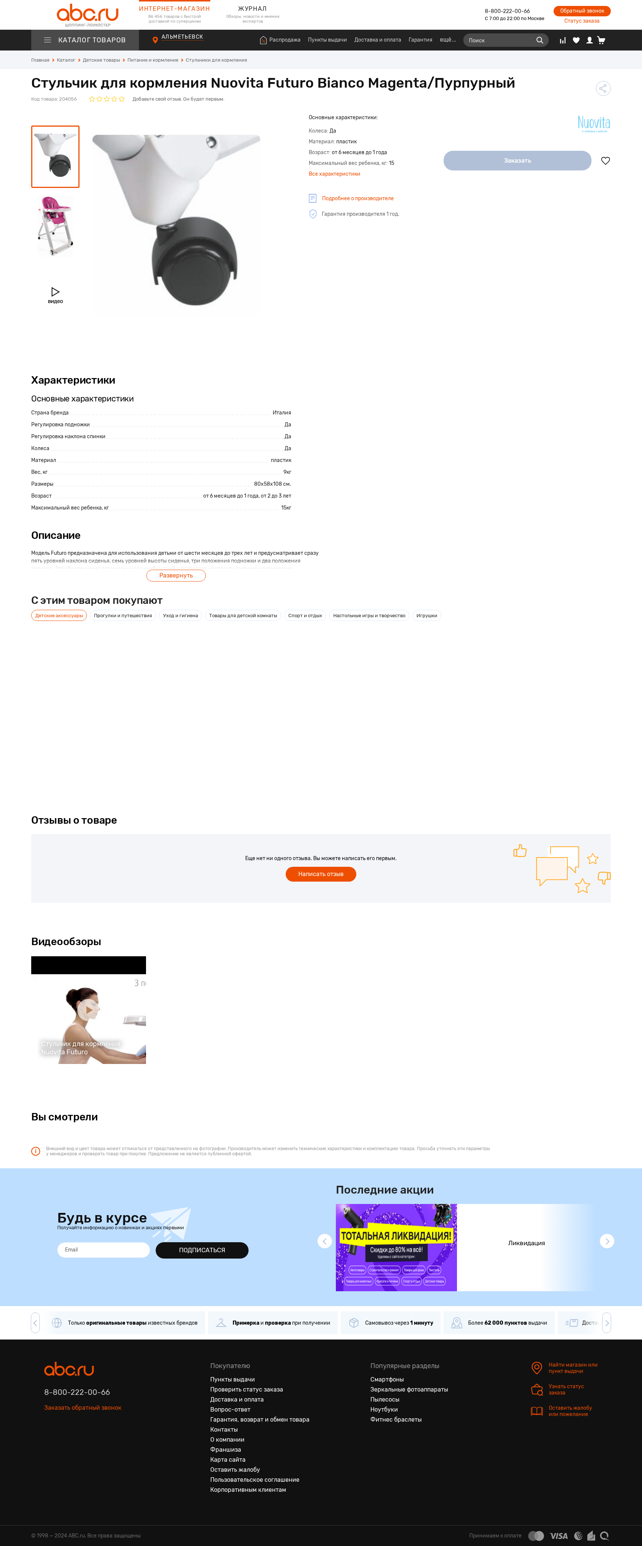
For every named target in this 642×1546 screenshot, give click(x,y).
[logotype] (85, 15)
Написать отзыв (321, 874)
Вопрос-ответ (230, 1409)
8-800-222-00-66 (507, 11)
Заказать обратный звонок (82, 1407)
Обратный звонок (582, 11)
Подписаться (202, 1250)
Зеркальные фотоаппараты (409, 1389)
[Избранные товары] (576, 40)
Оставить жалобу (235, 1469)
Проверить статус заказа (246, 1389)
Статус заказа (582, 21)
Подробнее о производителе (358, 198)
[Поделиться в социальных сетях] (603, 88)
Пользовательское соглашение (254, 1479)
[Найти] (539, 40)
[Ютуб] (81, 1442)
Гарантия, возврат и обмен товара (259, 1419)
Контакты (224, 1429)
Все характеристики (334, 174)
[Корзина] (604, 40)
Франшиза (225, 1449)
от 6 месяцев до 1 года (231, 496)
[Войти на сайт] (589, 40)
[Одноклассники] (66, 1442)
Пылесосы (384, 1399)
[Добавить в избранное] (605, 161)
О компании (227, 1439)
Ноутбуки (384, 1409)
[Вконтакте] (50, 1442)
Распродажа (285, 40)
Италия (282, 413)
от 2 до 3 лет (276, 496)
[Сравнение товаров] (562, 40)
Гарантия (420, 40)
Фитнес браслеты (396, 1419)
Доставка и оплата (377, 40)
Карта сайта (228, 1459)
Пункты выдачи (327, 40)
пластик (281, 460)
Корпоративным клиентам (248, 1489)
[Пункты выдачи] (162, 44)
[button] (324, 1241)
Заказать (517, 160)
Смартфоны (387, 1379)
